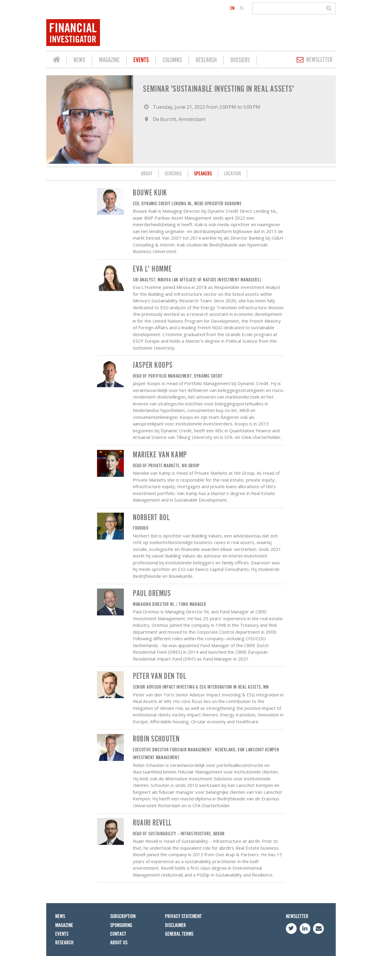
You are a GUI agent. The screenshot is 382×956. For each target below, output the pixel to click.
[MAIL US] (318, 928)
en (232, 8)
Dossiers (240, 60)
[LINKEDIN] (305, 928)
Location (232, 174)
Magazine (109, 60)
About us (118, 943)
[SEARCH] (330, 8)
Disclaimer (175, 925)
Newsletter (319, 59)
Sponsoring (121, 925)
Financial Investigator (56, 60)
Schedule (173, 174)
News (79, 60)
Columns (172, 60)
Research (206, 60)
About (147, 174)
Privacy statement (183, 916)
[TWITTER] (291, 928)
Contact (118, 934)
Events (141, 60)
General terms (179, 934)
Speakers (203, 174)
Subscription (122, 916)
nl (242, 8)
